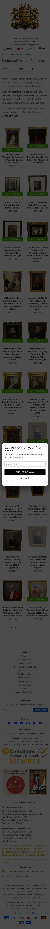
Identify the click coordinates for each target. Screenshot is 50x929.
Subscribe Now (25, 472)
